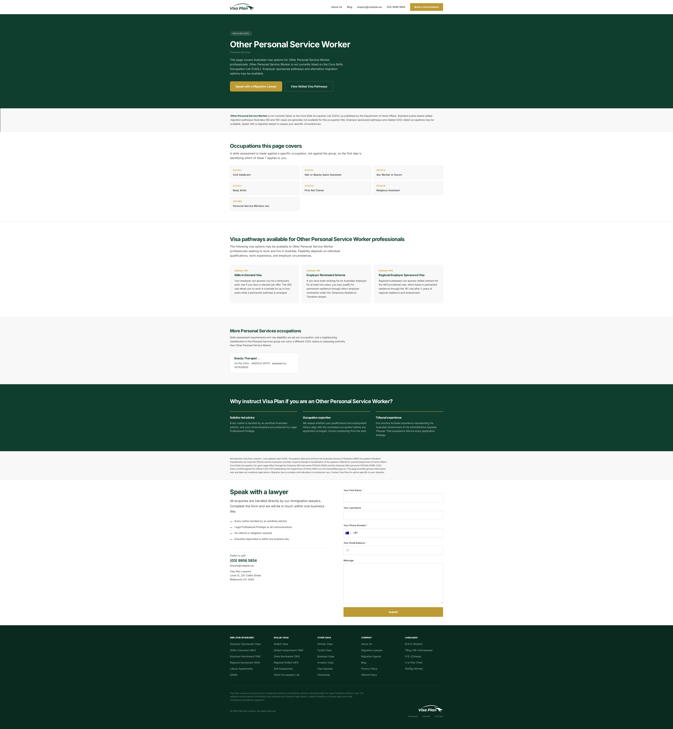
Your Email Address (355, 542)
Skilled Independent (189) (288, 650)
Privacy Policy (369, 668)
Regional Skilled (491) (286, 662)
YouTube (439, 716)
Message (349, 560)
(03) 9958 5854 (396, 6)
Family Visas (324, 650)
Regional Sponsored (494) (245, 662)
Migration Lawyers (371, 650)
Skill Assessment (283, 668)
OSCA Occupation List (287, 674)
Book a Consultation (426, 6)
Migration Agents (371, 656)
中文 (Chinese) (413, 656)
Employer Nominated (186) (245, 656)
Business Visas (325, 656)
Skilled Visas (281, 643)
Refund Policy (369, 674)
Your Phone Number (356, 525)
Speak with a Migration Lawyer (256, 86)
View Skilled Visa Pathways (309, 86)
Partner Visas (325, 643)
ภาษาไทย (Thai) (413, 662)
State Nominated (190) (287, 656)
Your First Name (353, 490)
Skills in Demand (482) (243, 650)
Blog (349, 6)
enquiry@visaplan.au (369, 6)
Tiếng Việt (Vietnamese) (419, 650)
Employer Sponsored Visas (245, 643)
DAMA (233, 674)
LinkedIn (426, 716)
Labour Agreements (241, 668)
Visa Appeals (324, 668)
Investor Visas (325, 662)
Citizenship (323, 674)
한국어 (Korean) (414, 643)
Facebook (413, 716)
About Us (336, 6)
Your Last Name (352, 507)
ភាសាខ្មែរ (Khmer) (414, 668)
